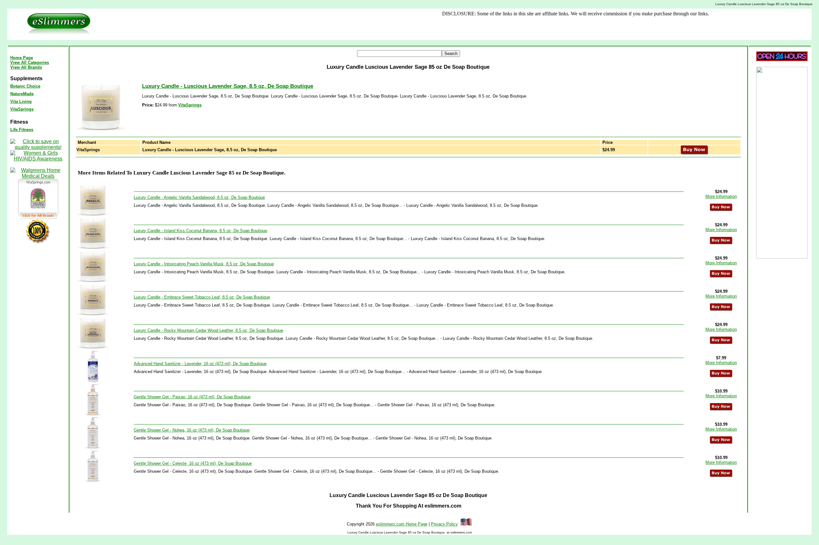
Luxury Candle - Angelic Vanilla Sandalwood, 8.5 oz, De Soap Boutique (199, 197)
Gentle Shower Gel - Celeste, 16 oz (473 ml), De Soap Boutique (193, 463)
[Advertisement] (306, 24)
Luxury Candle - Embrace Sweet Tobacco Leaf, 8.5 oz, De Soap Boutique (202, 297)
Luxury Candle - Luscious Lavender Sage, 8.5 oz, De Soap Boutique (227, 86)
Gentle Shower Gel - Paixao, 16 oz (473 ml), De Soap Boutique (192, 396)
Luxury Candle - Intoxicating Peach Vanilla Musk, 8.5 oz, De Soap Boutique (204, 263)
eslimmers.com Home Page (401, 524)
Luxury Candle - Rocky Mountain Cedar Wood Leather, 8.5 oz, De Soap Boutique (208, 330)
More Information (721, 196)
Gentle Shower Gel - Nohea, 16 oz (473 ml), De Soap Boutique (192, 430)
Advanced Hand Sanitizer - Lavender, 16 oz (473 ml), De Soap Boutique (200, 363)
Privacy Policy (444, 524)
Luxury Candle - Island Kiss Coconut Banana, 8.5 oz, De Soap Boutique (200, 230)
